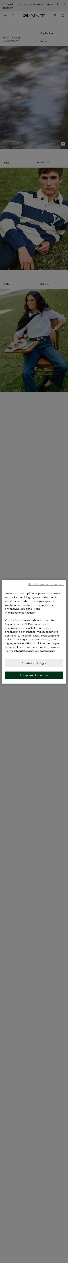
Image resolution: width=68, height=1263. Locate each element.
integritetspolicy (24, 650)
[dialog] (34, 631)
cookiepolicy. (47, 650)
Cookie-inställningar (34, 663)
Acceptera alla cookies (34, 675)
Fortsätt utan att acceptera (46, 584)
